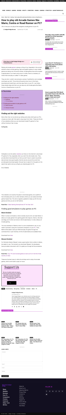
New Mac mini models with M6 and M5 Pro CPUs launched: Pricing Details (55, 36)
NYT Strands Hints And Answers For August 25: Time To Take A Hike (21, 325)
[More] (41, 33)
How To (47, 98)
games (13, 67)
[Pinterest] (26, 33)
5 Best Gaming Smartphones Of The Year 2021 (20, 204)
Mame (33, 288)
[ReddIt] (35, 33)
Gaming (12, 17)
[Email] (38, 33)
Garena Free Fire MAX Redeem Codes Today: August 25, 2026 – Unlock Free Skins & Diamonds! (7, 325)
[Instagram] (14, 306)
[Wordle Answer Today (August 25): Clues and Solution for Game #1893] (36, 317)
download (23, 288)
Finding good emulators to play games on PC (15, 103)
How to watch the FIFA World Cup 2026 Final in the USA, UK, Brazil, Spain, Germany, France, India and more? (54, 94)
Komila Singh (52, 39)
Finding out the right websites (11, 97)
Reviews (47, 67)
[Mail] (18, 306)
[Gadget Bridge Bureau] (2, 29)
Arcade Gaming (9, 288)
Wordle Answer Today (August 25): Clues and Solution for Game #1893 (35, 325)
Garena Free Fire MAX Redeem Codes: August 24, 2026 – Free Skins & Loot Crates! (36, 341)
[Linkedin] (32, 33)
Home (2, 17)
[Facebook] (20, 33)
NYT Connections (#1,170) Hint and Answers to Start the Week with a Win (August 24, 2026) (22, 341)
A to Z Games (10, 101)
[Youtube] (23, 306)
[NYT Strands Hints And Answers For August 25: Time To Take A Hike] (22, 317)
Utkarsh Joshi (51, 67)
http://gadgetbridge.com (16, 294)
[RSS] (59, 391)
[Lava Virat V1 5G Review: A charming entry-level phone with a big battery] (55, 56)
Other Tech (7, 17)
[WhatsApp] (29, 33)
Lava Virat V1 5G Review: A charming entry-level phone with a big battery (54, 64)
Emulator (28, 288)
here (11, 235)
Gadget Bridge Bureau (10, 29)
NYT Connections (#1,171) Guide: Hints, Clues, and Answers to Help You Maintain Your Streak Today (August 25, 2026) (7, 342)
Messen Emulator (10, 107)
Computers (47, 39)
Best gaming (16, 288)
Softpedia (8, 99)
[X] (23, 33)
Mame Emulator (9, 105)
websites (18, 154)
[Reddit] (56, 391)
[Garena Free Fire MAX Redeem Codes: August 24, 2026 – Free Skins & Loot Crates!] (36, 333)
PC (35, 227)
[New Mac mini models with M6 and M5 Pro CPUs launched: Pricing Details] (55, 28)
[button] (63, 13)
